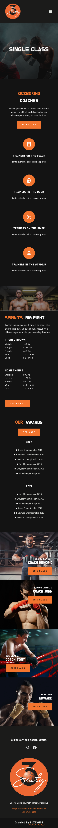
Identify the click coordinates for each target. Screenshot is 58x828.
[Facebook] (35, 748)
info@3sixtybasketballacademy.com (29, 808)
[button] (50, 11)
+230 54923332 (29, 812)
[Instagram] (27, 748)
